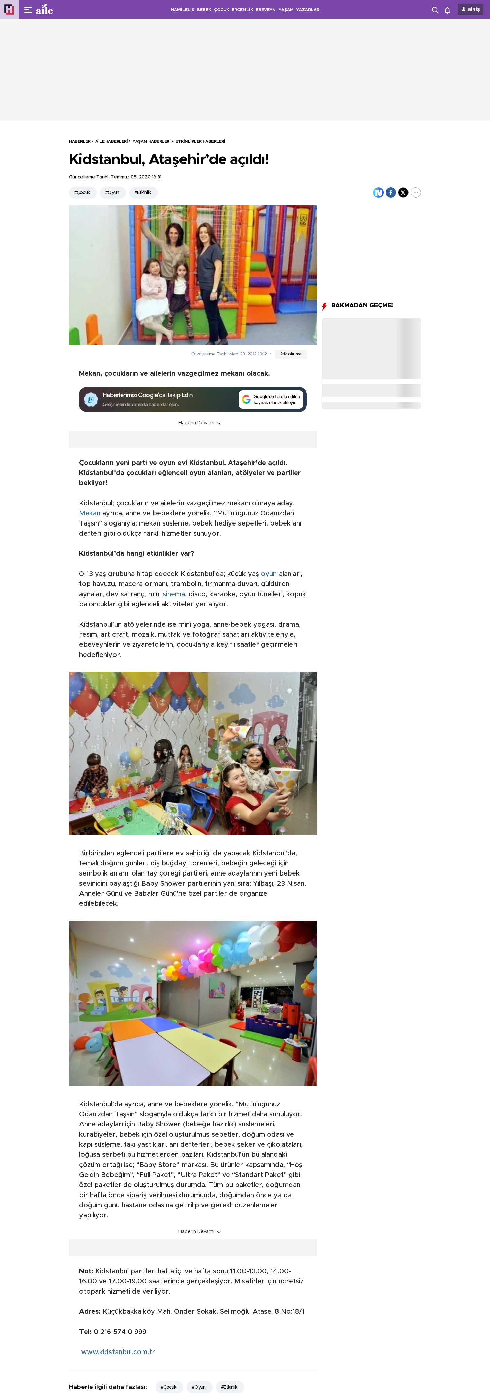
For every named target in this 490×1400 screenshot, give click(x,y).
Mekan (89, 513)
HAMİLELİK (182, 10)
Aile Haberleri (111, 141)
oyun (269, 574)
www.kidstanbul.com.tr (117, 1352)
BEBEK (204, 10)
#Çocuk (82, 192)
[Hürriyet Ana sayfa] (9, 9)
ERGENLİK (242, 10)
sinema (174, 594)
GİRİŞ (474, 10)
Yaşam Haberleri (151, 141)
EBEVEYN (266, 10)
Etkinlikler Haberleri (200, 141)
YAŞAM (286, 10)
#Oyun (112, 192)
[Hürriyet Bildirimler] (449, 9)
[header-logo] (58, 9)
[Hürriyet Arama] (436, 9)
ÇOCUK (221, 10)
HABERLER (79, 141)
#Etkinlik (142, 192)
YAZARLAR (307, 10)
